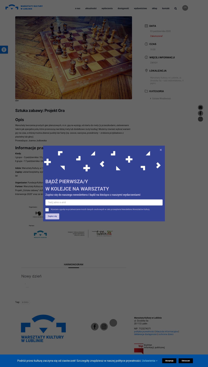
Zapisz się (52, 216)
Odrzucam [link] (186, 361)
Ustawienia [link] (149, 360)
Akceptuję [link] (169, 361)
